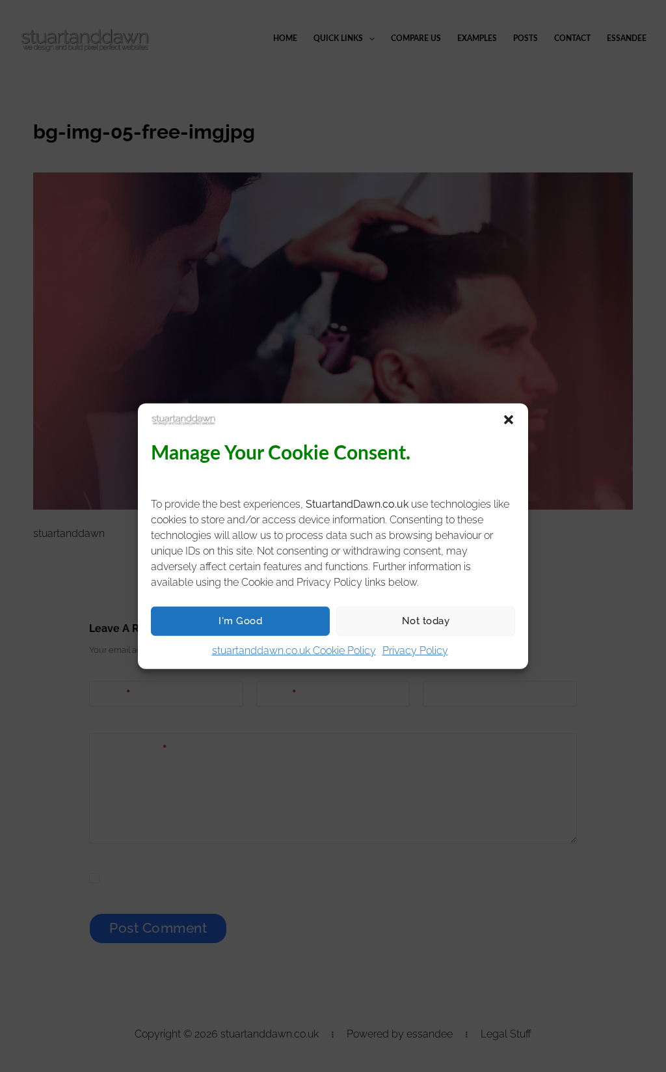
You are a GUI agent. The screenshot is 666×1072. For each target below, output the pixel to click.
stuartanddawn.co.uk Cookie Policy (294, 650)
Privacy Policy (415, 650)
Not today (426, 621)
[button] (508, 419)
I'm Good (240, 621)
